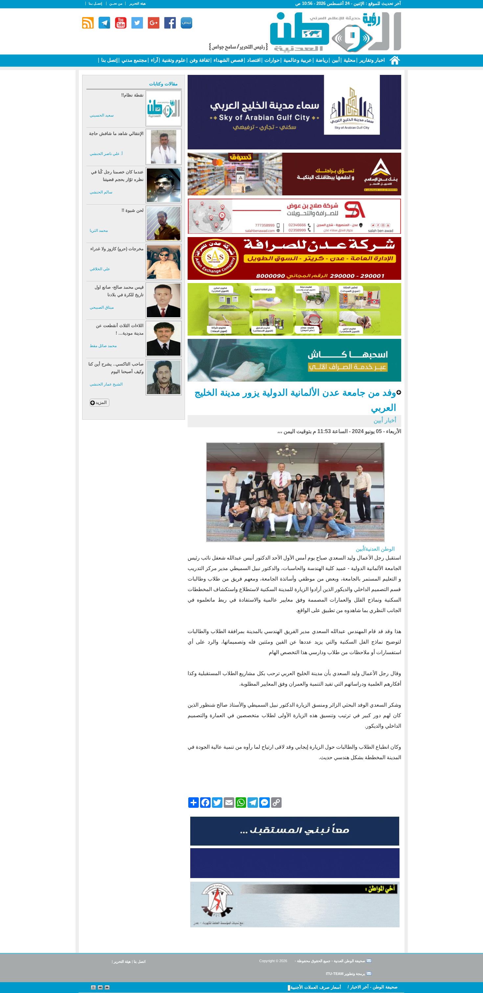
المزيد (101, 402)
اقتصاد (253, 60)
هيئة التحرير (137, 3)
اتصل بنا (140, 961)
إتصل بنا (109, 60)
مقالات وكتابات (163, 83)
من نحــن (115, 3)
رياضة (321, 60)
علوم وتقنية (173, 60)
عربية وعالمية (297, 60)
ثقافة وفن (199, 60)
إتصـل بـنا (95, 3)
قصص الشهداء (227, 60)
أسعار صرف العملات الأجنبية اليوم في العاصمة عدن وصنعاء (288, 987)
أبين (335, 60)
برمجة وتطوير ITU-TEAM (345, 974)
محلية (349, 60)
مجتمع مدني (133, 60)
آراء (154, 60)
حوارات (271, 60)
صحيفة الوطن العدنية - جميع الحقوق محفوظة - (329, 961)
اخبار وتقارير (371, 60)
